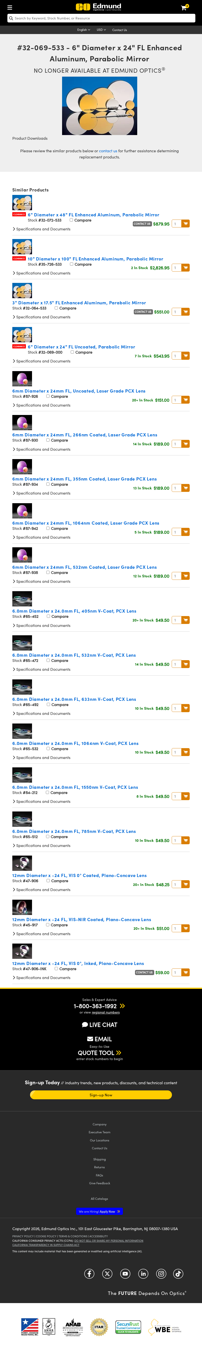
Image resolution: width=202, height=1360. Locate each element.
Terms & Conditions (73, 1236)
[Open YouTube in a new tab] (125, 1275)
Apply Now (97, 1211)
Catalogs (99, 1198)
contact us (108, 150)
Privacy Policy (23, 1236)
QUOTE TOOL (96, 1052)
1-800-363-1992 (95, 1006)
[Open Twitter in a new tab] (107, 1275)
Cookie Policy (46, 1236)
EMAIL (103, 1039)
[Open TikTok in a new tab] (178, 1275)
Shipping (99, 1159)
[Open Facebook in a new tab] (89, 1275)
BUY (186, 223)
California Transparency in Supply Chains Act (45, 1245)
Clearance (19, 214)
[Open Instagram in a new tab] (161, 1275)
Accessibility (98, 1236)
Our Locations (99, 1140)
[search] (101, 18)
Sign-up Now (101, 1094)
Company (99, 1124)
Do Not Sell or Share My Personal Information (108, 1240)
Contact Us (119, 30)
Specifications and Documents (42, 228)
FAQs (99, 1175)
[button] (95, 1006)
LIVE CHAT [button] (103, 1024)
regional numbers (106, 1012)
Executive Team (99, 1132)
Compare (82, 220)
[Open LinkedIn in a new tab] (143, 1275)
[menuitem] (11, 6)
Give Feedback (99, 1183)
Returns (99, 1167)
